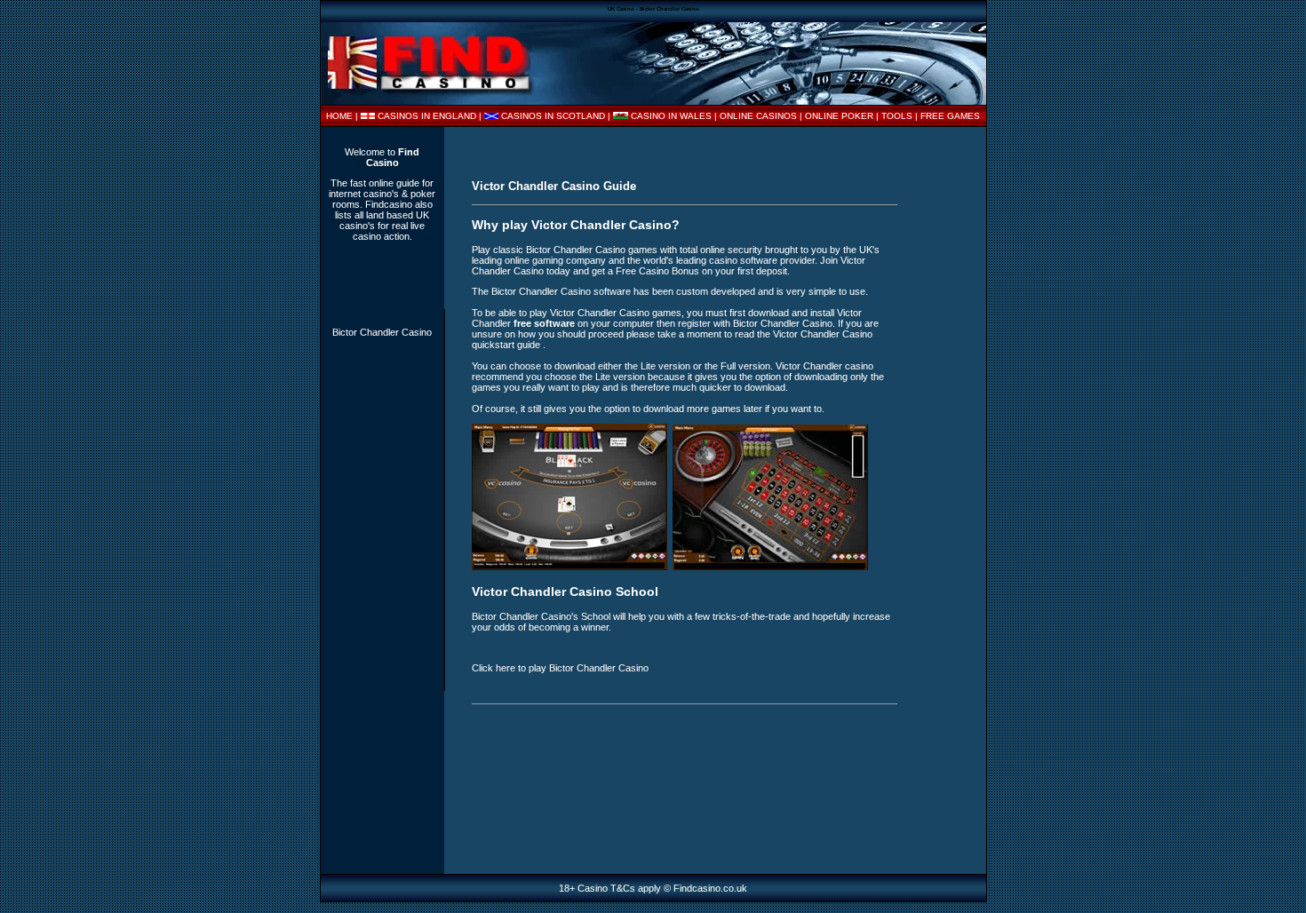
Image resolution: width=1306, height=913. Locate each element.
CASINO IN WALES (671, 116)
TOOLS (896, 116)
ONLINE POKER (839, 116)
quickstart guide (507, 344)
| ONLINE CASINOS (757, 116)
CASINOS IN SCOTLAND (553, 116)
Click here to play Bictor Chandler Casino (560, 668)
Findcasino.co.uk (710, 888)
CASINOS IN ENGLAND (427, 116)
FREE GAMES (950, 116)
